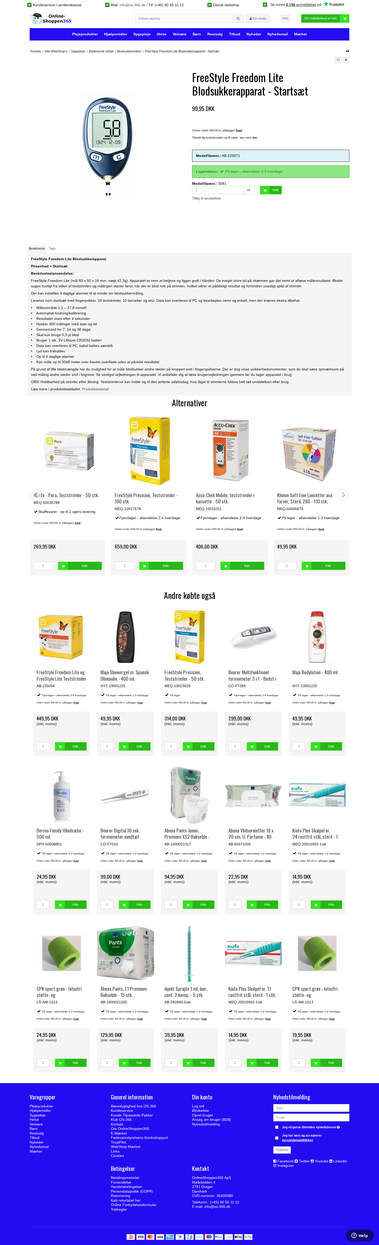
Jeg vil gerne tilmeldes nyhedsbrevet (311, 1126)
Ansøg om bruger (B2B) (211, 1119)
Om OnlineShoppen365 (130, 1129)
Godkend (282, 1149)
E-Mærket (119, 1133)
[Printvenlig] (347, 51)
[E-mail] (311, 1117)
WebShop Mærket (125, 1147)
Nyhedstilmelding (206, 1124)
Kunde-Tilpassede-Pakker (132, 1115)
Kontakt (117, 1124)
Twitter (304, 1161)
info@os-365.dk (132, 5)
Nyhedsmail (277, 34)
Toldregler (119, 1209)
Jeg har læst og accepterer (302, 1138)
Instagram (285, 1165)
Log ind (198, 1106)
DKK (285, 18)
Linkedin (340, 1161)
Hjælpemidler (115, 34)
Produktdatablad (95, 389)
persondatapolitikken (297, 1140)
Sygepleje (142, 34)
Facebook (285, 1161)
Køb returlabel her (126, 1200)
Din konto (259, 18)
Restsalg (215, 34)
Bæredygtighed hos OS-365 (133, 1106)
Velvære (179, 34)
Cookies (117, 1156)
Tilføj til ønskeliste (206, 198)
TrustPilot (118, 1142)
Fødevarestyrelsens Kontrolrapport (139, 1138)
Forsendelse (121, 1182)
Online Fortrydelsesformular (133, 1205)
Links (115, 1151)
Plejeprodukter (85, 34)
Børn (197, 34)
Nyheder (253, 34)
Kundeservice (122, 1110)
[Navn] (311, 1108)
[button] (338, 60)
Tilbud (234, 34)
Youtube (321, 1161)
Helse (162, 34)
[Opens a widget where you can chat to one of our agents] (359, 1236)
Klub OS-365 (121, 1119)
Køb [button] (275, 190)
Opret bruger (202, 1115)
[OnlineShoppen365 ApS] (52, 18)
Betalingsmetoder (125, 1178)
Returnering (120, 1196)
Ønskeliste (200, 1110)
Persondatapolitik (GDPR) (132, 1191)
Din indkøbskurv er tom (320, 18)
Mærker (300, 34)
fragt (76, 702)
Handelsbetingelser (126, 1187)
